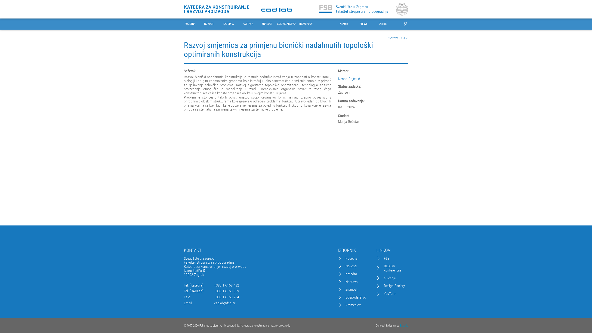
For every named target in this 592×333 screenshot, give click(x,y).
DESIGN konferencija (392, 268)
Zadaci (404, 38)
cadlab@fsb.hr (224, 303)
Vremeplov (353, 305)
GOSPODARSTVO (286, 23)
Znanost (351, 289)
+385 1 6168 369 (226, 291)
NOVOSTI (209, 23)
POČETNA (190, 23)
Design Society (394, 286)
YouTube (390, 294)
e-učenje (390, 278)
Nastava (351, 282)
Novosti (351, 266)
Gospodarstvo (355, 297)
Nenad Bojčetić (349, 79)
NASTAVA (248, 23)
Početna (351, 258)
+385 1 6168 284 (226, 297)
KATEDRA (228, 23)
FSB (387, 258)
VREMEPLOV (306, 23)
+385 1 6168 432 (226, 285)
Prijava (363, 23)
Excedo (404, 325)
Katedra (351, 274)
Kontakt (344, 23)
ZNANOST (267, 23)
